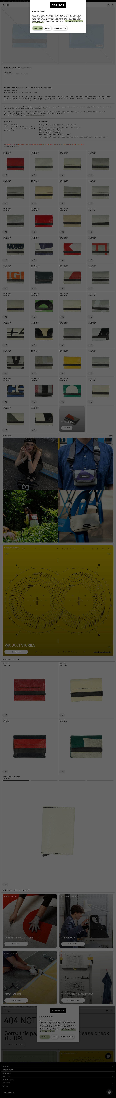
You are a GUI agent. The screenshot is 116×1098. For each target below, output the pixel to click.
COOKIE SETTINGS (60, 28)
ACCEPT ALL (38, 28)
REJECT (47, 28)
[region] (58, 16)
